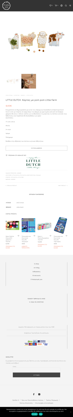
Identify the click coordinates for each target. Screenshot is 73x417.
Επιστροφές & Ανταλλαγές (44, 403)
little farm (20, 177)
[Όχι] (71, 412)
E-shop (36, 264)
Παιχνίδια (38, 175)
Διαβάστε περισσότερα (25, 247)
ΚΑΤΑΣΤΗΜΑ (16, 95)
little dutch (14, 177)
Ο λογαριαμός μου (36, 279)
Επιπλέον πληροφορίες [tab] (36, 194)
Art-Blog (36, 267)
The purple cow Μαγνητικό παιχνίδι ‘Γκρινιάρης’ (58, 238)
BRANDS (23, 95)
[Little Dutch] (33, 163)
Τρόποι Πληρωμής (52, 400)
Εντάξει (34, 414)
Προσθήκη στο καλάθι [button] (10, 247)
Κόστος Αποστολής (26, 403)
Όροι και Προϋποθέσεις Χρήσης (32, 400)
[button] (51, 5)
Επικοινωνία (36, 275)
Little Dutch (30, 95)
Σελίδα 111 (16, 400)
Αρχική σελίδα (9, 95)
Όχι (41, 414)
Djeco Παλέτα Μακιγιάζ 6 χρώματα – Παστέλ (10, 238)
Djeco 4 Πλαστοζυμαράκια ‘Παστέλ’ (43, 237)
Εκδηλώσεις (36, 271)
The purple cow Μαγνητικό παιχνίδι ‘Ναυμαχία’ (26, 238)
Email (14, 366)
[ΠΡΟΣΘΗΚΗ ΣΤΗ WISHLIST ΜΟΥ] (18, 236)
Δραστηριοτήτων (31, 175)
